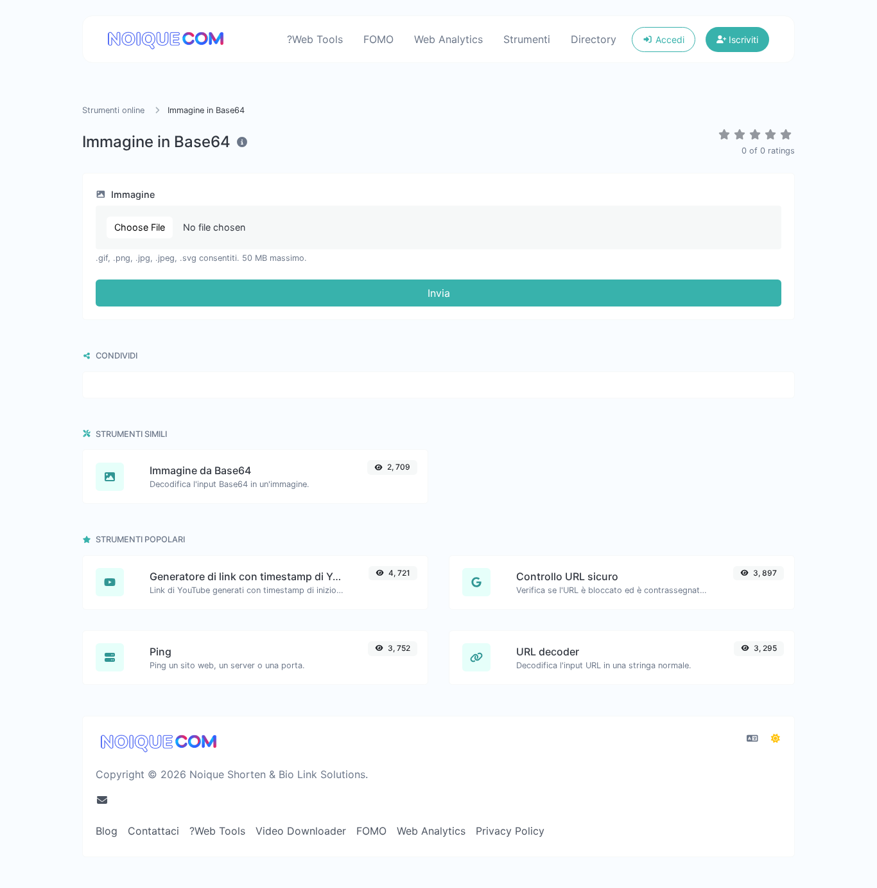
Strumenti (526, 39)
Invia (439, 293)
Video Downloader (301, 830)
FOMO (378, 39)
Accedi (668, 39)
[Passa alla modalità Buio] (775, 738)
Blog (106, 830)
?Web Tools (315, 39)
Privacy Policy (510, 830)
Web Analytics (448, 39)
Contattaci (153, 830)
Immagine (132, 194)
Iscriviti (742, 39)
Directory (593, 39)
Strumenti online (114, 110)
